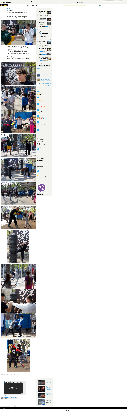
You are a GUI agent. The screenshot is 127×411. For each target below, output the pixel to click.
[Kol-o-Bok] (2, 381)
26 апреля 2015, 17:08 (10, 381)
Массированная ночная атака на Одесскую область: (43, 19)
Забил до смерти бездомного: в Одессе (44, 15)
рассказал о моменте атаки (42, 12)
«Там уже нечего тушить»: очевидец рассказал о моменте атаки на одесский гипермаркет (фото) (48, 381)
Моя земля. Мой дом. (42, 26)
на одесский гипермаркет (43, 13)
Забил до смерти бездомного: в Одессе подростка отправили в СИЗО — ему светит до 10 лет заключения (48, 388)
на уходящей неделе (45, 33)
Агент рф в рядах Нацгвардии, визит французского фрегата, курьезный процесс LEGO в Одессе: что (45, 32)
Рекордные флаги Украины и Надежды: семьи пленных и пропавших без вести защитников (43, 49)
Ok (66, 410)
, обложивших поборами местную (44, 39)
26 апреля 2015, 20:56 (13, 397)
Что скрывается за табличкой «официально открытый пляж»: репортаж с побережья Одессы (46, 75)
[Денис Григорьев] (18, 84)
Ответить (5, 395)
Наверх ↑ (8, 375)
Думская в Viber (39, 193)
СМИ (39, 5)
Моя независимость (47, 26)
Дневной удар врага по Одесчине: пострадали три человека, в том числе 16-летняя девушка (36, 1)
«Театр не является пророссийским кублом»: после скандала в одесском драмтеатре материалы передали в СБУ (46, 79)
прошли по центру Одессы (42, 51)
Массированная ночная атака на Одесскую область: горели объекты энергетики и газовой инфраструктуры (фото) (48, 395)
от (42, 36)
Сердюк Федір (6, 397)
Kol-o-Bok (5, 381)
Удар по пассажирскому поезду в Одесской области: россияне (42, 54)
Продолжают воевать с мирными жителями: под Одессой (42, 42)
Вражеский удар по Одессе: (42, 22)
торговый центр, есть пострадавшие (43, 24)
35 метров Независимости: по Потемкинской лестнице (43, 58)
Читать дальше (39, 147)
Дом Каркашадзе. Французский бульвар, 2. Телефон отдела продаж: (110, 1)
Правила (11, 406)
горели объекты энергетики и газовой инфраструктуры (43, 20)
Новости (32, 5)
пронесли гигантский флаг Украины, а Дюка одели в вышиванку (42, 60)
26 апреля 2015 (8, 8)
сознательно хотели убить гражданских (43, 55)
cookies (64, 410)
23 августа (38, 29)
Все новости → (39, 68)
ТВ (36, 5)
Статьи (28, 5)
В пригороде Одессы (41, 62)
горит (39, 23)
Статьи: (38, 72)
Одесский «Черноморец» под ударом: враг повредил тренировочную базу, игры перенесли (62, 1)
